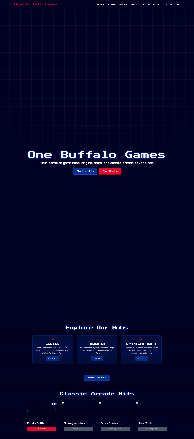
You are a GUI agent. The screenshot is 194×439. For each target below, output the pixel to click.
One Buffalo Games (36, 4)
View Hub (52, 358)
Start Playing (110, 171)
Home (100, 4)
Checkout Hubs (85, 171)
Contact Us (171, 4)
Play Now (42, 429)
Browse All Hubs (97, 377)
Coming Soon (79, 429)
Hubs (111, 4)
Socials (153, 4)
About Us (137, 4)
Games (123, 4)
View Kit (141, 358)
